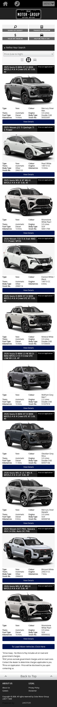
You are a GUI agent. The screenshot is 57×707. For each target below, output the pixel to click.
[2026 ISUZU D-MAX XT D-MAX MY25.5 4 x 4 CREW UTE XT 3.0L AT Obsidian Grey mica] (28, 436)
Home (6, 4)
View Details (28, 121)
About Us (6, 687)
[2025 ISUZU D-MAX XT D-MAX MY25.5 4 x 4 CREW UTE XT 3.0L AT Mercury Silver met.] (28, 90)
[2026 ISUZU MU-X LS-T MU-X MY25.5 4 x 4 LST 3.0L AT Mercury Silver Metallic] (28, 493)
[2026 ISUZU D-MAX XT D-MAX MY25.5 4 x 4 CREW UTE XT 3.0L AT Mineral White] (28, 319)
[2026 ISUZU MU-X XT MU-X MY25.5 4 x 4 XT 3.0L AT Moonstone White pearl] (28, 607)
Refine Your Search (14, 47)
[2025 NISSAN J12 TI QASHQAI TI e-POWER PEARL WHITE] (28, 147)
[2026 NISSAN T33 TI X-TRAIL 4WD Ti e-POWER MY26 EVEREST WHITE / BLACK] (28, 259)
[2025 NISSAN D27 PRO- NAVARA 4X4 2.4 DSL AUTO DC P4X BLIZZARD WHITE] (28, 550)
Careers (5, 691)
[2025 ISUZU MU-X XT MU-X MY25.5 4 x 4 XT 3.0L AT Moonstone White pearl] (28, 201)
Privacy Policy (34, 687)
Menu (47, 3)
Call (18, 4)
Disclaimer (33, 691)
